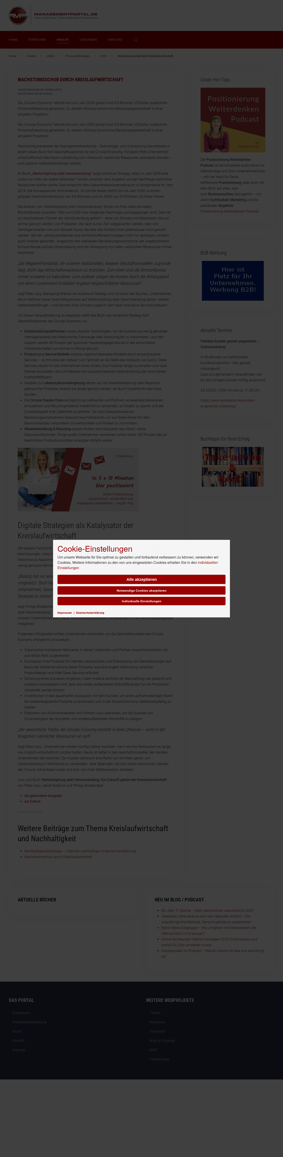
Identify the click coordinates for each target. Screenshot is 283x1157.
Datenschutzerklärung (90, 612)
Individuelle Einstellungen (141, 601)
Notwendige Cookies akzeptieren (141, 590)
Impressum (64, 612)
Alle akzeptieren (141, 579)
